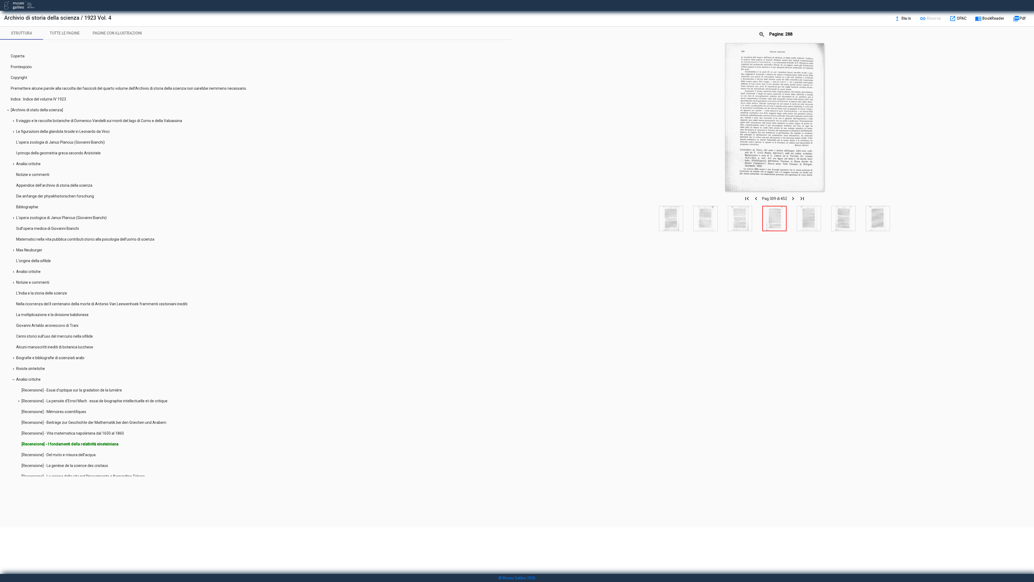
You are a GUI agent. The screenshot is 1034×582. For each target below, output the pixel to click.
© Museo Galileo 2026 (517, 578)
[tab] (21, 33)
